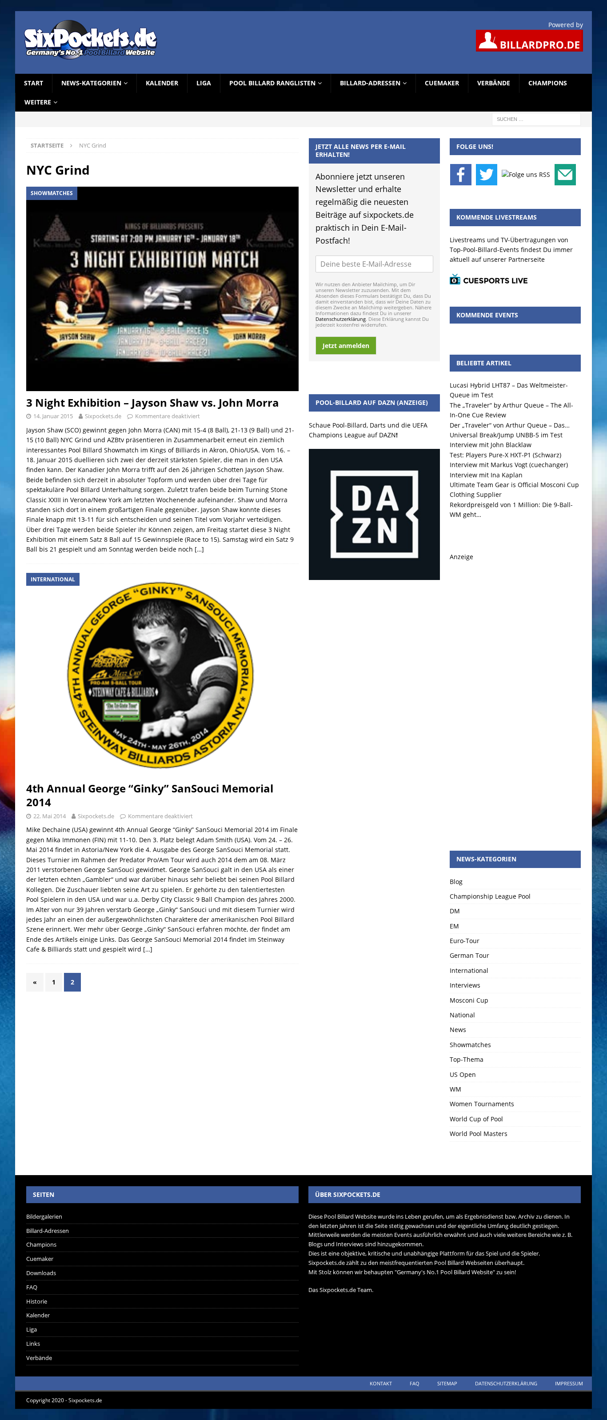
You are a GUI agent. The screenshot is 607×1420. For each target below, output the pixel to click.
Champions (547, 83)
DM (455, 911)
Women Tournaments (482, 1104)
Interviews (465, 985)
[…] (199, 549)
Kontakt (381, 1383)
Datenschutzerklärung (340, 319)
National (462, 1015)
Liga (203, 83)
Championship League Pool (490, 896)
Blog (456, 881)
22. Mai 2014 (49, 816)
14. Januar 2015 (53, 416)
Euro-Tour (464, 940)
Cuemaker (442, 83)
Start (33, 83)
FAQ (31, 1287)
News (458, 1029)
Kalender (162, 83)
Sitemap (447, 1383)
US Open (463, 1074)
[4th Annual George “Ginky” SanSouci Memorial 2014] (162, 675)
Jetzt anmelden (346, 345)
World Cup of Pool (476, 1119)
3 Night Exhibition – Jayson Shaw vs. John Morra (152, 402)
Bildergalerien (44, 1216)
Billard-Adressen (370, 83)
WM (455, 1089)
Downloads (41, 1273)
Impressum (569, 1383)
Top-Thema (466, 1059)
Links (33, 1344)
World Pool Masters (478, 1133)
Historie (36, 1301)
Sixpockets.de (103, 416)
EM (454, 926)
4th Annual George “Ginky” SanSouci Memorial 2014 (149, 795)
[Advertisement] (515, 695)
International (469, 970)
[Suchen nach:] (536, 118)
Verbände (493, 83)
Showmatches (470, 1044)
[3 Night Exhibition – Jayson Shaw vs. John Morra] (162, 289)
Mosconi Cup (469, 1000)
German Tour (469, 955)
